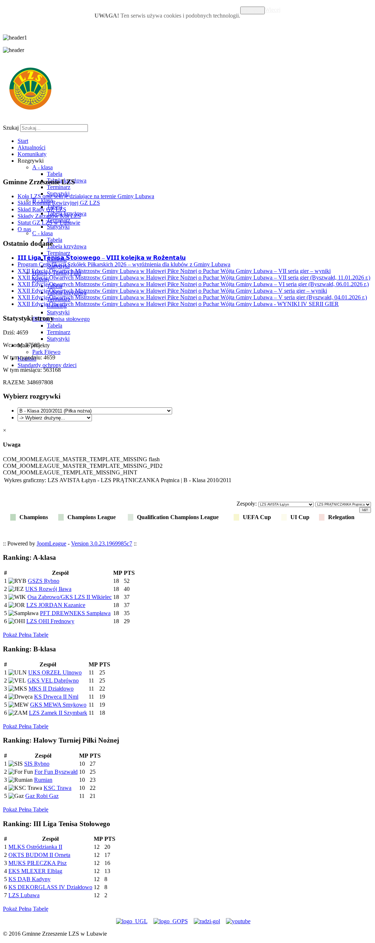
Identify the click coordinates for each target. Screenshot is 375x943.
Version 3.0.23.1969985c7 (101, 543)
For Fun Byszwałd (56, 772)
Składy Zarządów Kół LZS (49, 216)
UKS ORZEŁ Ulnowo (55, 672)
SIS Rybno (36, 764)
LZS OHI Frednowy (50, 621)
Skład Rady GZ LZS (42, 209)
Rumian (43, 780)
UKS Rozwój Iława (48, 589)
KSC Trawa (57, 788)
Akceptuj (252, 10)
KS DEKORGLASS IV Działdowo (50, 887)
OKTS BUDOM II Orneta (39, 855)
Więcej (273, 10)
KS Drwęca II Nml (56, 697)
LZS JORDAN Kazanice (55, 605)
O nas (24, 229)
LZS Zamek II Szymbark (58, 713)
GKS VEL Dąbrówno (53, 680)
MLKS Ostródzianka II (35, 847)
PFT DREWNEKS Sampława (75, 613)
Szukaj (11, 128)
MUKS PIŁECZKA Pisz (37, 863)
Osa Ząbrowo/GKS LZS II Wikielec (69, 597)
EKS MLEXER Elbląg (35, 871)
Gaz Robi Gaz (42, 796)
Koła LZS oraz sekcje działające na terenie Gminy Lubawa (86, 196)
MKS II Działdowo (51, 688)
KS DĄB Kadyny (29, 879)
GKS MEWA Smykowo (58, 705)
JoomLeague (51, 543)
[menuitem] (23, 141)
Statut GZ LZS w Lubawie (49, 222)
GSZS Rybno (43, 581)
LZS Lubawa (24, 895)
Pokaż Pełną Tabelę (25, 635)
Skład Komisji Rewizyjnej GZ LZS (59, 203)
